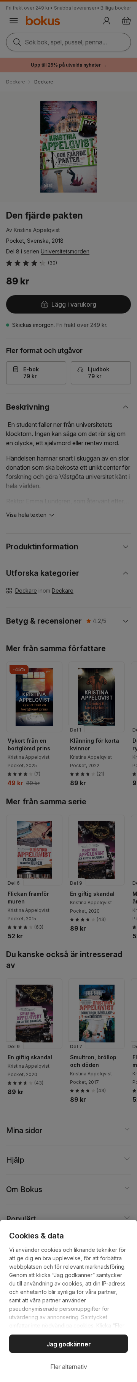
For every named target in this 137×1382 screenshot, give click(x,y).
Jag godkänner (68, 1344)
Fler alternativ (68, 1367)
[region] (68, 1301)
